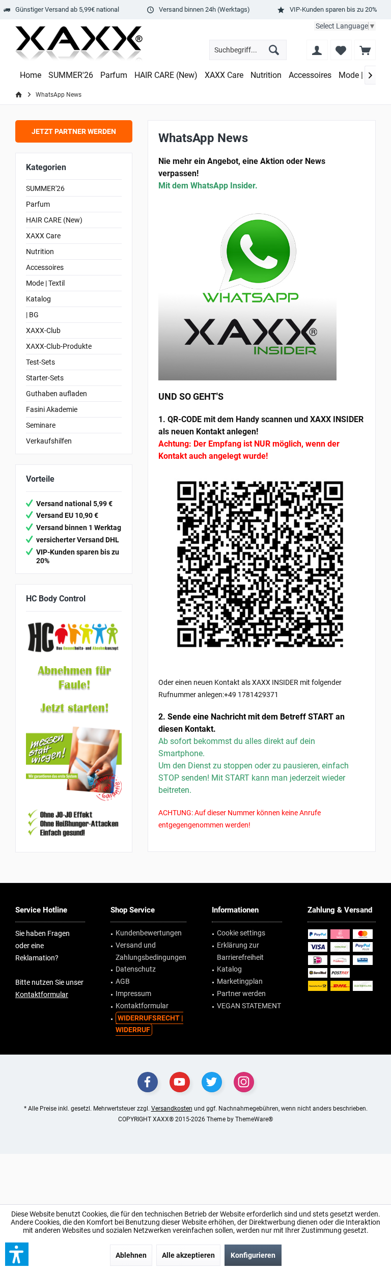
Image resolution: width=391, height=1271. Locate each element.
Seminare (40, 425)
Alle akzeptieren (188, 1255)
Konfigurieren (253, 1255)
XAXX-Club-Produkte (59, 346)
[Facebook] (147, 1082)
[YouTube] (180, 1082)
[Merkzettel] (341, 50)
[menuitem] (365, 50)
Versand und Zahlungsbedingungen (151, 951)
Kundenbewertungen (149, 933)
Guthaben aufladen (56, 394)
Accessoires (45, 267)
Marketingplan (240, 981)
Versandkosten (171, 1108)
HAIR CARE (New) (54, 220)
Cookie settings (241, 933)
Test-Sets (40, 362)
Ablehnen (131, 1255)
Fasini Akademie (51, 409)
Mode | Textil (45, 283)
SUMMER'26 (45, 188)
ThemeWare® (254, 1119)
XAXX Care (43, 236)
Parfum (38, 204)
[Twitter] (212, 1082)
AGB (123, 981)
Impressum (133, 993)
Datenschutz (136, 969)
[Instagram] (244, 1082)
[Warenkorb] (365, 50)
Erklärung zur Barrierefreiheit (240, 951)
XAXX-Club (43, 330)
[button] (17, 1254)
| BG (32, 315)
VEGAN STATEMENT (249, 1006)
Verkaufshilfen (49, 441)
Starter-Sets (45, 378)
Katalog (38, 299)
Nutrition (40, 251)
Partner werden (241, 993)
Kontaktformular (41, 994)
